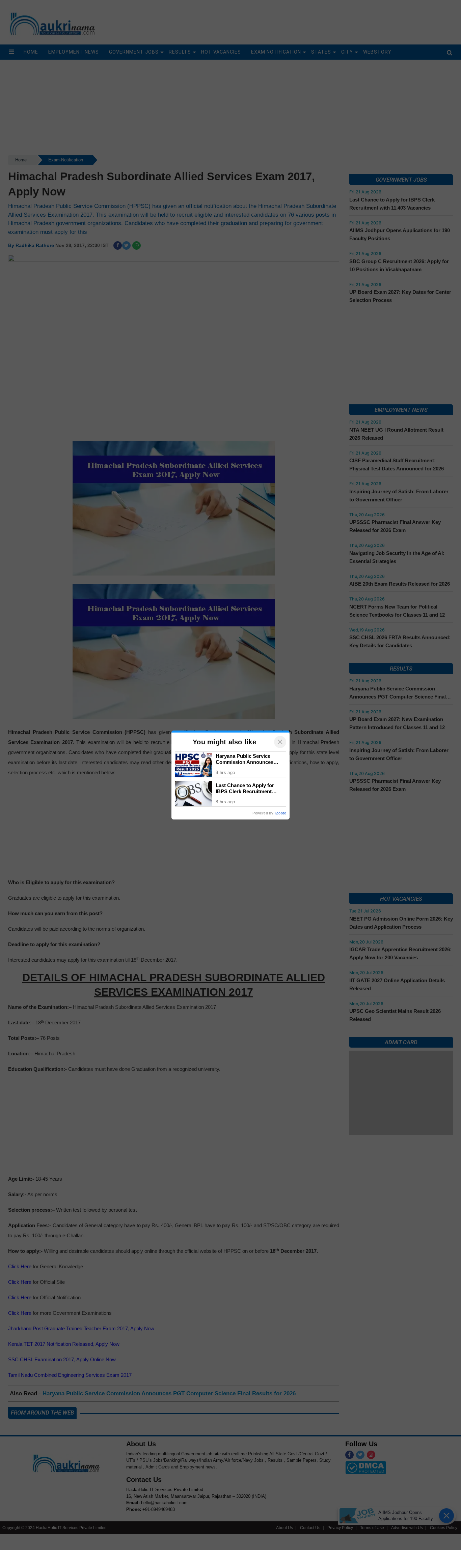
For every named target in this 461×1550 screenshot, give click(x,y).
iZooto (280, 813)
